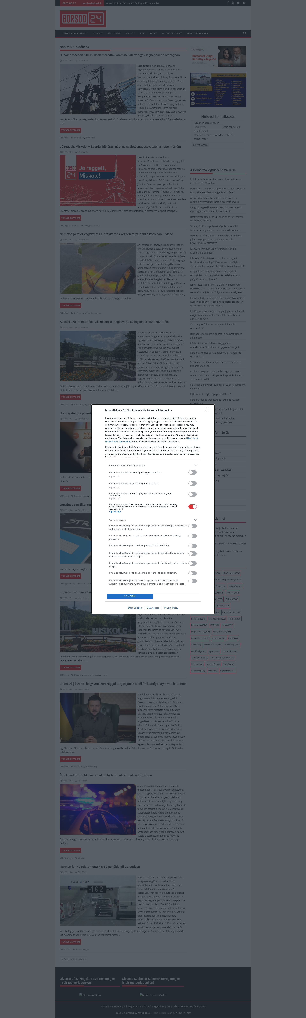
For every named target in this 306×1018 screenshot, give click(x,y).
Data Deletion (135, 607)
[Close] (208, 411)
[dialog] (153, 509)
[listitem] (153, 465)
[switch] (192, 472)
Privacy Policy (171, 607)
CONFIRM (130, 596)
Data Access (153, 607)
